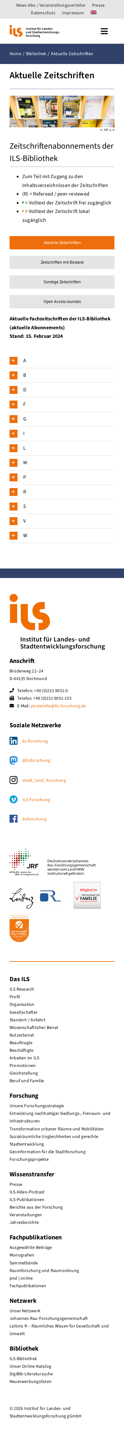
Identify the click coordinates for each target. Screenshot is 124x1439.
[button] (62, 361)
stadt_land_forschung (44, 780)
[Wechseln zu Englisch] (93, 13)
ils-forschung (35, 741)
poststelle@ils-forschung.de (58, 706)
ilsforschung (34, 819)
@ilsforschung (36, 760)
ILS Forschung (36, 800)
